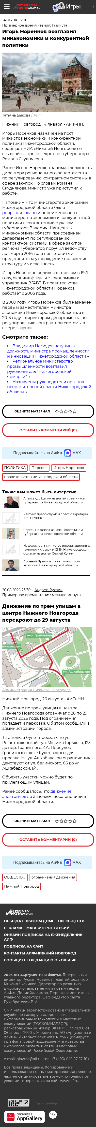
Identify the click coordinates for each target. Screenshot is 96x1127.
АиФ (37, 115)
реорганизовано (19, 212)
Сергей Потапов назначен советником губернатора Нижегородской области (53, 532)
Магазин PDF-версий (48, 928)
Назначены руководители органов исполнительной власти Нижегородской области (49, 387)
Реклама (13, 928)
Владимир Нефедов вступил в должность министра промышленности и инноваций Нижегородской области (48, 351)
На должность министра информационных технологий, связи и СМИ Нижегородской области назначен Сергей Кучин (56, 549)
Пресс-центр (71, 921)
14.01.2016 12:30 (14, 20)
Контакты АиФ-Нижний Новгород (40, 953)
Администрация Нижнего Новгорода (36, 690)
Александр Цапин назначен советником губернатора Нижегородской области (54, 500)
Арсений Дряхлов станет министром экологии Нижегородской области (51, 563)
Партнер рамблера (46, 1103)
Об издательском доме (29, 921)
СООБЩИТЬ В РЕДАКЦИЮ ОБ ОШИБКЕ (41, 960)
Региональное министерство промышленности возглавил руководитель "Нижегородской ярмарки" (40, 369)
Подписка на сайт (23, 946)
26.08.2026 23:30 (16, 590)
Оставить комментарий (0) (48, 430)
